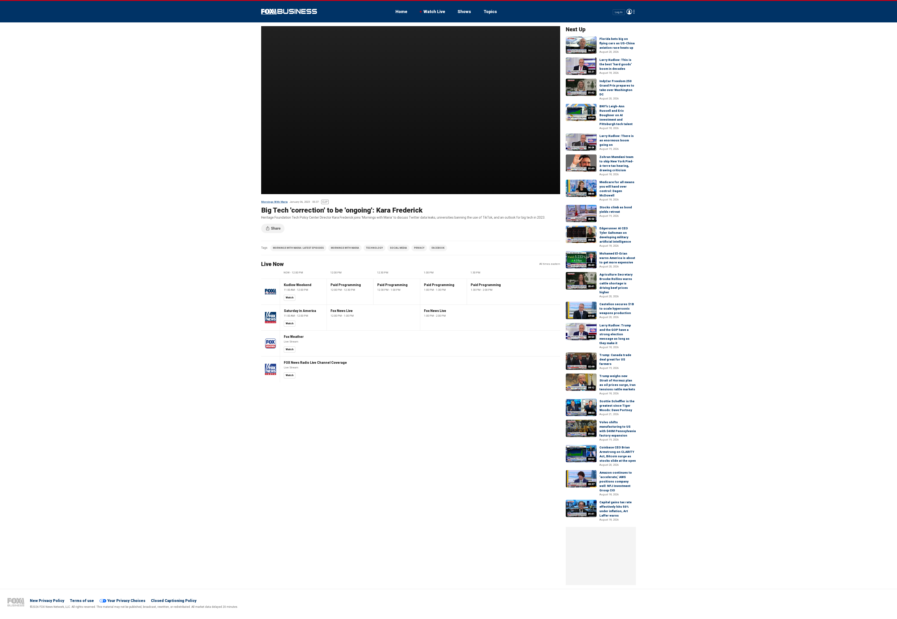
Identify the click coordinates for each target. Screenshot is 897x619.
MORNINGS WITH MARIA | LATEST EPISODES (298, 248)
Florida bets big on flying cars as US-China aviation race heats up (617, 43)
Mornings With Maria (274, 201)
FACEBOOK (438, 248)
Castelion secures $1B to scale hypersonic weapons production (616, 308)
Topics (490, 11)
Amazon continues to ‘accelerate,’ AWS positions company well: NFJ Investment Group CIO (615, 481)
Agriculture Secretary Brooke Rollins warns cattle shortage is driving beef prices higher (616, 283)
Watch (290, 297)
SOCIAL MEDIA (398, 248)
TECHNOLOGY (374, 248)
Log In (619, 12)
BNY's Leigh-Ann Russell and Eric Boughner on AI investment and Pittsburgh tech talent (616, 115)
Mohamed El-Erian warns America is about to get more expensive (617, 258)
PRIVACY (419, 248)
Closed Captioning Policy (173, 600)
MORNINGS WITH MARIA (345, 248)
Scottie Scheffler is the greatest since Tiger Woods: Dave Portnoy (616, 405)
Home (401, 11)
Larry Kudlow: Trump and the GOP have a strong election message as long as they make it (615, 334)
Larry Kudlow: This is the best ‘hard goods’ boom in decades (615, 64)
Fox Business (289, 11)
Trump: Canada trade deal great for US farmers (615, 359)
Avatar (629, 11)
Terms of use (82, 600)
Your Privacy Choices (126, 600)
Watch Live (434, 11)
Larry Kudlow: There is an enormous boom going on (616, 140)
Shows (464, 11)
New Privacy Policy (47, 600)
